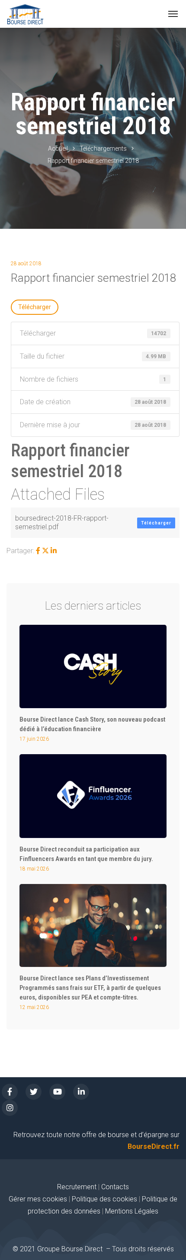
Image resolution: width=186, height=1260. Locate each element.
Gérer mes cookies (38, 1199)
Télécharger (34, 306)
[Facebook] (38, 551)
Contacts (115, 1187)
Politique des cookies (105, 1199)
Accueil (58, 148)
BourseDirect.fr (154, 1146)
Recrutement (76, 1187)
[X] (45, 551)
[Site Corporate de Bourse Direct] (25, 14)
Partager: (20, 551)
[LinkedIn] (54, 551)
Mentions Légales (131, 1211)
